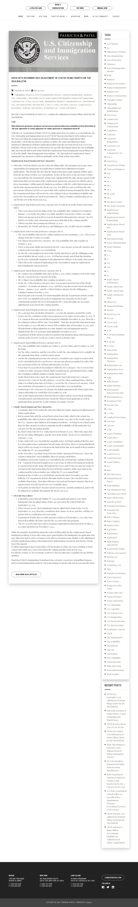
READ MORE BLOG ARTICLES (26, 574)
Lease (109, 429)
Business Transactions (116, 95)
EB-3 (109, 185)
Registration (112, 533)
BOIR (109, 75)
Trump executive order (114, 587)
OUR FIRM (31, 16)
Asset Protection (114, 60)
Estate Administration (116, 242)
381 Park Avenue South (52, 880)
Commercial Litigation (60, 98)
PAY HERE (80, 8)
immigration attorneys (55, 101)
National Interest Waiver (114, 480)
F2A (108, 263)
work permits (113, 674)
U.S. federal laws (114, 613)
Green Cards (37, 101)
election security (114, 202)
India (109, 377)
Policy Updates (113, 521)
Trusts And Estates (68, 108)
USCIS (109, 633)
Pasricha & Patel (114, 502)
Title (109, 569)
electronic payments (116, 206)
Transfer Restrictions (116, 573)
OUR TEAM (43, 16)
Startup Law (112, 557)
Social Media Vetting (116, 549)
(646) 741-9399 (47, 884)
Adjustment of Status (116, 52)
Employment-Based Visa (116, 226)
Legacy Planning (114, 433)
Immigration (112, 354)
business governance (116, 83)
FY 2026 (110, 318)
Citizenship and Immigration (114, 109)
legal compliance (115, 441)
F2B (108, 267)
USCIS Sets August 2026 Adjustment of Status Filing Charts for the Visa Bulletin (115, 736)
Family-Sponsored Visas (115, 296)
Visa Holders (112, 654)
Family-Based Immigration (113, 281)
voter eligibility (114, 658)
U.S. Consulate (113, 609)
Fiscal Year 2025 (113, 314)
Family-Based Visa (115, 286)
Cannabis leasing (114, 100)
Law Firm (64, 104)
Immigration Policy (115, 373)
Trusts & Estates (114, 596)
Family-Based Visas (115, 290)
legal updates (113, 462)
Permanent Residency (116, 506)
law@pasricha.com (113, 878)
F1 (108, 259)
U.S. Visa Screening (115, 625)
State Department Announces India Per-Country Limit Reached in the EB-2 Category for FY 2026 (116, 780)
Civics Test (111, 115)
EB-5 (109, 198)
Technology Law (50, 108)
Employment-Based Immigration (116, 219)
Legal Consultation (115, 445)
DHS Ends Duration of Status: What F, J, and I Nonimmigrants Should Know (116, 715)
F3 (108, 271)
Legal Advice (112, 437)
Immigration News (115, 369)
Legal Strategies (114, 458)
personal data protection (113, 511)
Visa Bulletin (112, 645)
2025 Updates (112, 43)
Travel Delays (113, 581)
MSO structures (114, 474)
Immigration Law (74, 101)
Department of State (116, 165)
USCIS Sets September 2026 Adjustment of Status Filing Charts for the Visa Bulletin (116, 700)
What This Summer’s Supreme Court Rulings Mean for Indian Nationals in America (116, 750)
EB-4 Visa (111, 193)
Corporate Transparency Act (114, 151)
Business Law (113, 91)
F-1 (108, 255)
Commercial (112, 119)
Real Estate (16, 108)
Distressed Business (115, 169)
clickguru (88, 902)
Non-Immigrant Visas (116, 489)
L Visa (47, 104)
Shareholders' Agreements (113, 543)
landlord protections (116, 417)
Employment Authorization (113, 211)
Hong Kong (112, 350)
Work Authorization (115, 670)
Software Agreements (32, 108)
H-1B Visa (111, 341)
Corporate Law (18, 101)
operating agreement (116, 493)
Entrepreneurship (115, 239)
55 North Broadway (83, 880)
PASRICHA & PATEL (68, 902)
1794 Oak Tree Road (16, 880)
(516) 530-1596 (78, 884)
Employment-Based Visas (116, 233)
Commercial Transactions (82, 98)
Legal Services (84, 104)
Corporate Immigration (112, 140)
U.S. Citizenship (114, 605)
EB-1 (109, 177)
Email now (103, 8)
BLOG (86, 16)
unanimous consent (116, 629)
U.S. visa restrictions (116, 621)
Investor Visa (38, 104)
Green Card (112, 322)
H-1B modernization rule (116, 336)
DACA (109, 157)
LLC (108, 466)
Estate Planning (114, 247)
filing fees (111, 302)
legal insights (113, 450)
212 (108, 48)
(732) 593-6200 (36, 8)
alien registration (115, 56)
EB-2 (109, 181)
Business (110, 79)
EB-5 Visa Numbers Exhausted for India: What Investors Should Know (116, 766)
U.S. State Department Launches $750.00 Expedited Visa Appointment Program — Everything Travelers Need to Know (117, 800)
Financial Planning (115, 306)
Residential (112, 537)
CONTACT (116, 16)
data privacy (112, 161)
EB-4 (109, 189)
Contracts (111, 134)
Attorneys (29, 94)
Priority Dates (113, 525)
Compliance (112, 130)
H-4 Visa (110, 346)
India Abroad (112, 381)
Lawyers (73, 104)
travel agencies (114, 577)
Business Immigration (73, 94)
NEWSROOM (75, 16)
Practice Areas (58, 16)
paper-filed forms (115, 497)
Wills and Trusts (114, 666)
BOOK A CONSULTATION (58, 6)
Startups (110, 561)
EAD (109, 173)
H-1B (109, 330)
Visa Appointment (114, 637)
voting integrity (114, 662)
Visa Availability (113, 641)
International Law (115, 397)
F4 (108, 275)
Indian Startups (114, 385)
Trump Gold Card (114, 592)
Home (20, 16)
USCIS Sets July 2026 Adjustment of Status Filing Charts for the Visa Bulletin (116, 818)
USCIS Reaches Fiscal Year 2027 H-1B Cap (116, 725)
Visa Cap (110, 649)
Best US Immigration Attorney (48, 94)
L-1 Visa (55, 104)
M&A (109, 470)
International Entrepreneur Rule (115, 391)
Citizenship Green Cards (39, 98)
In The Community (100, 16)
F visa (28, 101)
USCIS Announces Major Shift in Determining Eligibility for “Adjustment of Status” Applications (116, 835)
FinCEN (110, 310)
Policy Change (113, 517)
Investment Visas (23, 104)
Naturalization (113, 485)
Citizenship (21, 98)
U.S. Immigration (114, 617)
